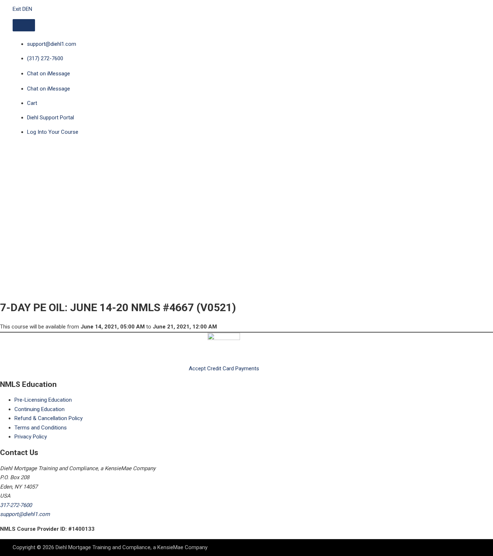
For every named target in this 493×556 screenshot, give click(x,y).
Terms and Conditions (40, 427)
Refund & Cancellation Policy (48, 418)
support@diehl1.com (25, 514)
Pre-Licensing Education (43, 400)
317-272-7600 (16, 505)
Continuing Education (39, 409)
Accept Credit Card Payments (224, 368)
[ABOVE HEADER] (24, 25)
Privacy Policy (30, 436)
